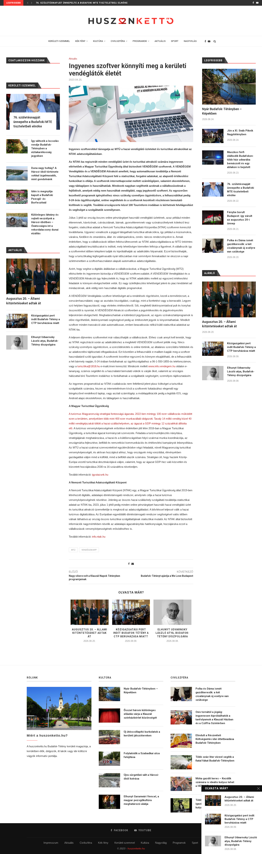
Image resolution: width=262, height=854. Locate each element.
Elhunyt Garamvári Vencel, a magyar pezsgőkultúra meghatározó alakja (141, 800)
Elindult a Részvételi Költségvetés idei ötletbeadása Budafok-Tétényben (215, 739)
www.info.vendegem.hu (161, 366)
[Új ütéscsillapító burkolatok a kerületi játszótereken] (109, 737)
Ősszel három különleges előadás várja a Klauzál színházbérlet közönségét (140, 714)
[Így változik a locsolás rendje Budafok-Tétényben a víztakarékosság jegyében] (17, 146)
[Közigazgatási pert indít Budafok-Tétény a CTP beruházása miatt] (131, 612)
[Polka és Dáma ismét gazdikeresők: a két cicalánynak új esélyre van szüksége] (213, 246)
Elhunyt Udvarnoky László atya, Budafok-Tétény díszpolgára (172, 633)
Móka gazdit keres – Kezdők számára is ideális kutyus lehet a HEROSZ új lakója (215, 782)
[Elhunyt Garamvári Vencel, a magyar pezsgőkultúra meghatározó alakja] (109, 802)
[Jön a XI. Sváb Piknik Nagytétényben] (213, 136)
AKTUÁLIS (160, 41)
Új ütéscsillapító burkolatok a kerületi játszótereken (142, 733)
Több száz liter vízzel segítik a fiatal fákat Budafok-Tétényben (215, 758)
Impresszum (50, 842)
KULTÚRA (98, 41)
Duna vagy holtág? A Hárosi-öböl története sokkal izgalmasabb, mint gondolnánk (44, 173)
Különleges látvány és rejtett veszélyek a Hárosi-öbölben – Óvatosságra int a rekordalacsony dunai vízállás (44, 224)
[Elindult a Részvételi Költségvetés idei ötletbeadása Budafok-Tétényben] (181, 741)
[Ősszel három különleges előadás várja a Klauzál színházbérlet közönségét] (109, 715)
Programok (179, 842)
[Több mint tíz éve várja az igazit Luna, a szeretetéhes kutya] (181, 805)
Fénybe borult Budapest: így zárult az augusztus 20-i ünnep (239, 218)
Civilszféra (86, 842)
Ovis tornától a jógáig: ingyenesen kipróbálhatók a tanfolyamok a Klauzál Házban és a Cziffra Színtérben (214, 717)
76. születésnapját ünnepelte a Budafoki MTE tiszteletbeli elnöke (82, 3)
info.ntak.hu (98, 536)
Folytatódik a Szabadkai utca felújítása (142, 755)
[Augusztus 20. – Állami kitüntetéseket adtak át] (90, 612)
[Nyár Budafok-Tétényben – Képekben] (229, 87)
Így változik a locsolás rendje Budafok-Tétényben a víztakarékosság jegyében (45, 148)
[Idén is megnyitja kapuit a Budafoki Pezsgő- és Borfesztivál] (17, 197)
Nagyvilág (161, 842)
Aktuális (73, 58)
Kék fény (103, 842)
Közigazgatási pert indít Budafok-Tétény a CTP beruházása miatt (131, 633)
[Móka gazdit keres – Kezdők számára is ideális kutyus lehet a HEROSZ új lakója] (181, 784)
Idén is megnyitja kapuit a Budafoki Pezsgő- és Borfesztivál (42, 197)
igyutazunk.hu (100, 474)
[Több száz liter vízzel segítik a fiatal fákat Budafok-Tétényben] (181, 762)
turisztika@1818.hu (88, 366)
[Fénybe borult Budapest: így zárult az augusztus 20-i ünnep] (213, 217)
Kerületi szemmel (124, 842)
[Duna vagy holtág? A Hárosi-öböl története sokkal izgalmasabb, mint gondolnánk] (17, 173)
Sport (195, 842)
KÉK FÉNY (80, 41)
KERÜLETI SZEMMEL (59, 41)
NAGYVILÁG (190, 41)
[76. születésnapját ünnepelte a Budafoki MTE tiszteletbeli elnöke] (213, 189)
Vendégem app (89, 550)
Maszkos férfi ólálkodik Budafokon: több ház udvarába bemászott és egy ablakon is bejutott (240, 160)
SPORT (174, 41)
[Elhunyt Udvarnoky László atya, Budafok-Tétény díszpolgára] (172, 612)
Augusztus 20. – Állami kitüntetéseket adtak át (89, 633)
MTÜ (73, 550)
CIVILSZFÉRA (118, 41)
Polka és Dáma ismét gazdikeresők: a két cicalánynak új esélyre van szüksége (241, 246)
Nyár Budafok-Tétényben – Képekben (222, 111)
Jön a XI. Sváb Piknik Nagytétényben (240, 132)
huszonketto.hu (136, 848)
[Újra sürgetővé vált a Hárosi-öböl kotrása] (109, 780)
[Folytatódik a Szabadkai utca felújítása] (109, 759)
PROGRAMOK (140, 41)
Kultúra (145, 842)
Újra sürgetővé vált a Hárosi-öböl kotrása (141, 776)
